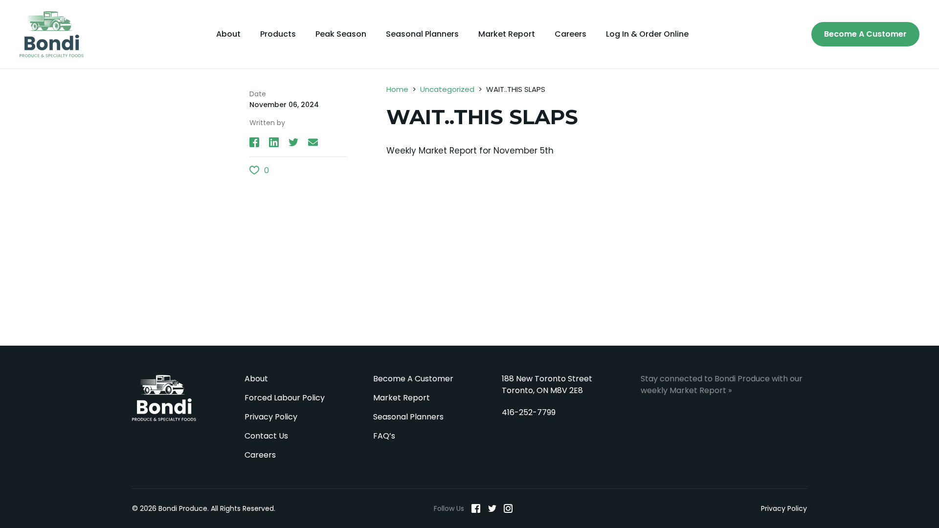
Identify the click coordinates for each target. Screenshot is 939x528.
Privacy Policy (271, 416)
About (228, 34)
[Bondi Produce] (52, 34)
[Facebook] (475, 508)
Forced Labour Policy (285, 397)
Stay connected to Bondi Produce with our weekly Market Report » (722, 384)
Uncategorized (447, 89)
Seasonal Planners (422, 34)
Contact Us (266, 435)
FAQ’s (384, 435)
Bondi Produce (164, 398)
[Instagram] (508, 508)
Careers (570, 34)
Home (397, 89)
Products (278, 34)
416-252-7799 (529, 412)
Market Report (506, 34)
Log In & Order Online (647, 34)
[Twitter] (492, 508)
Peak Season (340, 34)
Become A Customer (865, 34)
